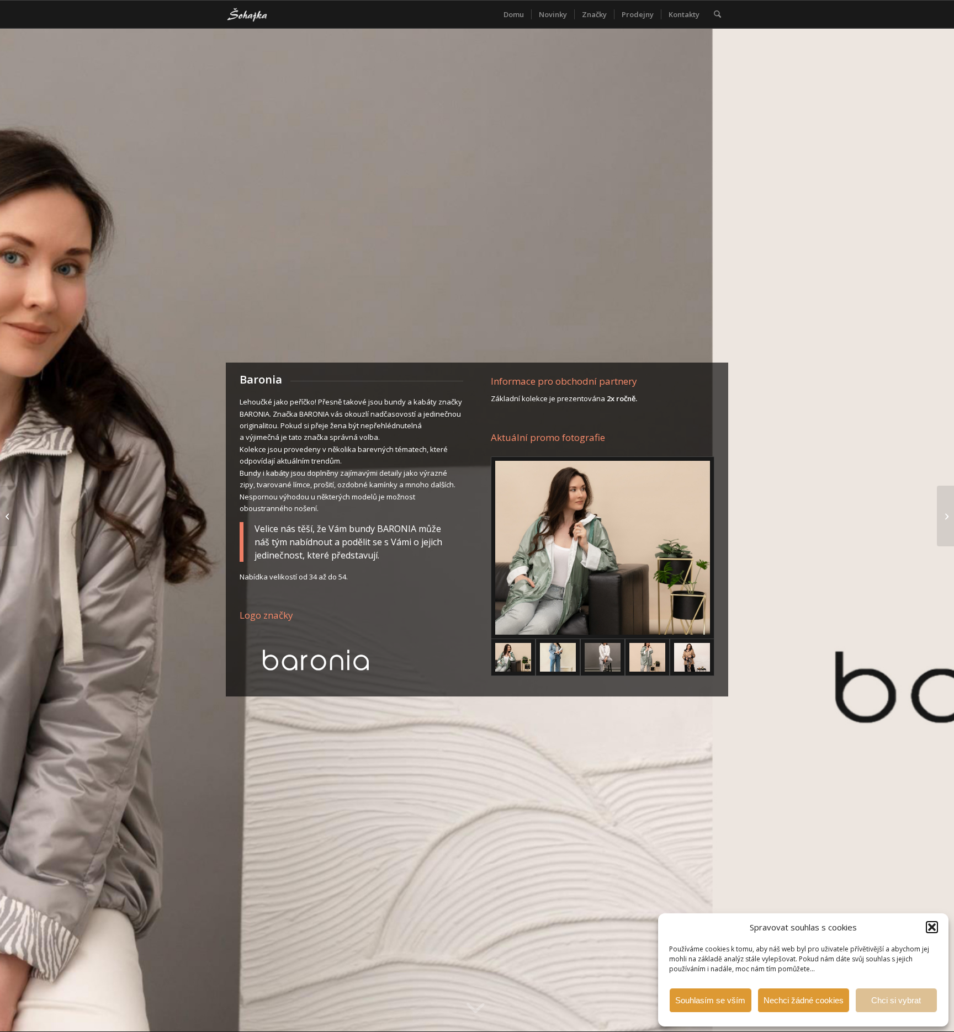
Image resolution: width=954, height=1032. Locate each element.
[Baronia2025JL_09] (692, 658)
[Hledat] (717, 14)
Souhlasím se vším (710, 1000)
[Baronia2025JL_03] (602, 658)
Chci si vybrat (896, 1000)
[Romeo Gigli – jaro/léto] (945, 516)
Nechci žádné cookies (804, 1000)
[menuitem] (513, 14)
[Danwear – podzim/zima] (8, 516)
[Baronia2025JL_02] (558, 658)
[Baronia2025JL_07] (602, 547)
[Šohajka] (256, 14)
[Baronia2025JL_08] (647, 658)
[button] (931, 927)
